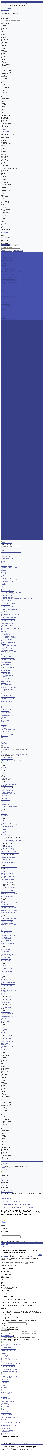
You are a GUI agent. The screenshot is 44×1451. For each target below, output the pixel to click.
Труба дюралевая (6, 442)
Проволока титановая (8, 492)
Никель (3, 291)
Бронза (3, 285)
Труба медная (5, 472)
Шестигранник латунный (9, 460)
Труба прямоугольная (8, 349)
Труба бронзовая (7, 433)
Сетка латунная (6, 456)
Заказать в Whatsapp (7, 1248)
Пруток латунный (6, 455)
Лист (2, 262)
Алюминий (4, 283)
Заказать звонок (6, 7)
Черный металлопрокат (8, 296)
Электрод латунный (7, 461)
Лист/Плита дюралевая (8, 439)
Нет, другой (14, 245)
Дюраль (3, 286)
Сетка (3, 255)
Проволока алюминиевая (9, 411)
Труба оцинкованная (8, 279)
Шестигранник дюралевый (9, 446)
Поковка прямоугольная (9, 358)
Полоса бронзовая (7, 430)
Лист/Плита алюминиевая (9, 408)
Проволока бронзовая (8, 431)
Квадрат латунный (6, 449)
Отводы (3, 313)
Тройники (4, 316)
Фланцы (3, 318)
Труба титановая (6, 494)
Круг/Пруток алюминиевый (10, 405)
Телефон (4, 1323)
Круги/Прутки (5, 355)
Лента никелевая (6, 480)
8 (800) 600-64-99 (6, 1168)
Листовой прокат (6, 302)
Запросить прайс (6, 8)
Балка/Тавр (4, 364)
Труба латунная (6, 458)
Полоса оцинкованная (8, 276)
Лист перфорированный (9, 371)
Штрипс (3, 268)
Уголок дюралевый (7, 444)
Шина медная (5, 475)
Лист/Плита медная (7, 467)
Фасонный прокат (7, 260)
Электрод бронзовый (8, 436)
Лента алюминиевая (7, 407)
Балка (3, 299)
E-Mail (3, 1325)
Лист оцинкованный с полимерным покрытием (16, 389)
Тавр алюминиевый (7, 413)
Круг (2, 301)
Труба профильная (7, 324)
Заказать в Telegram (7, 1246)
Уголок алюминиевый (8, 419)
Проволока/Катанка (7, 269)
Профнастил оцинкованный (10, 277)
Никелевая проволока (8, 481)
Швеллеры (4, 325)
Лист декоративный (7, 372)
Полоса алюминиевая (8, 410)
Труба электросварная (8, 343)
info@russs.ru (5, 1169)
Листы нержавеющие (8, 322)
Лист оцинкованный (7, 274)
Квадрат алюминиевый (8, 403)
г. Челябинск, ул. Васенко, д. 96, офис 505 (14, 3)
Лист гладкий (5, 368)
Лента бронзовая (6, 428)
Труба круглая (5, 341)
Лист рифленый (6, 369)
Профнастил (5, 304)
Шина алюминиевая (7, 424)
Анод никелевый (6, 478)
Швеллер (4, 308)
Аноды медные (5, 464)
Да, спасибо (5, 245)
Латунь (3, 288)
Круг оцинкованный (7, 272)
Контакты (4, 539)
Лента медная (5, 466)
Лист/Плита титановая (8, 491)
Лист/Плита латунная (7, 452)
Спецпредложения (7, 528)
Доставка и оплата (7, 536)
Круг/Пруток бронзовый (9, 427)
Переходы (4, 315)
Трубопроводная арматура (10, 311)
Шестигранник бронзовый (9, 435)
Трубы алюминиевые (8, 414)
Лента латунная (6, 450)
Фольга (3, 263)
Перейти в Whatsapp (7, 759)
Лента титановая (6, 489)
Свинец (3, 293)
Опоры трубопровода (8, 319)
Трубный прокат (6, 257)
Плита (3, 374)
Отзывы (3, 538)
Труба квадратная (6, 347)
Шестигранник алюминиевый (10, 422)
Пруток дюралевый (7, 441)
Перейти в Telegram (7, 757)
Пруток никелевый (7, 483)
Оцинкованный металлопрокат (11, 271)
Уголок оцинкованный (8, 280)
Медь (2, 290)
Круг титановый (6, 488)
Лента (3, 266)
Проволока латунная (8, 453)
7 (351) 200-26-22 (6, 1185)
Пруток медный (6, 470)
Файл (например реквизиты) (10, 1327)
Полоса (3, 265)
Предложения (5, 1428)
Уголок (3, 307)
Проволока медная (7, 469)
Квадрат (3, 354)
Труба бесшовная (7, 344)
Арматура (4, 297)
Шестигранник (5, 310)
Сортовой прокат (6, 258)
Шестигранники (6, 327)
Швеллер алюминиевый (9, 421)
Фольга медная (6, 474)
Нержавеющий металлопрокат (11, 254)
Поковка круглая (6, 357)
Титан (2, 294)
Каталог (3, 335)
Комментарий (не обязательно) (11, 1334)
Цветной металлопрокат (9, 282)
